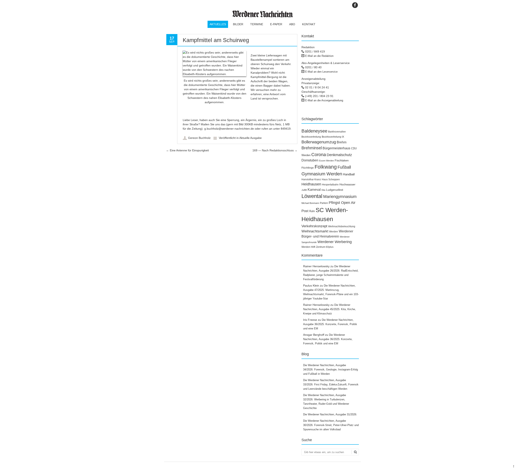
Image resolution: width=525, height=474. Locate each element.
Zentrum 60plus (324, 247)
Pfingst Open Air (342, 203)
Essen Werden (326, 160)
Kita (323, 190)
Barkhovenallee (337, 131)
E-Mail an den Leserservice (321, 71)
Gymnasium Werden (321, 173)
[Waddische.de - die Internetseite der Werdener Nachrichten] (262, 16)
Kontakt (308, 24)
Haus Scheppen (331, 179)
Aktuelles (218, 24)
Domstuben (309, 160)
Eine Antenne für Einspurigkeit (187, 150)
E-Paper (276, 24)
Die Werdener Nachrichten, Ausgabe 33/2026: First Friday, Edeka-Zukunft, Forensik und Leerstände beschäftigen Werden (330, 384)
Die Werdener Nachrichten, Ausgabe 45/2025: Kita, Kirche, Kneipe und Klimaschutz (329, 309)
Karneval (314, 189)
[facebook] (355, 5)
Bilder (238, 24)
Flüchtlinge (307, 167)
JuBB (304, 190)
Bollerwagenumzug (318, 142)
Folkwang (326, 167)
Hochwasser (347, 184)
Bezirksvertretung (311, 136)
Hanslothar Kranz (311, 179)
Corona (318, 154)
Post (304, 211)
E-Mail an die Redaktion (319, 55)
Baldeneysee (314, 131)
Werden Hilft (308, 247)
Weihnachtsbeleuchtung (341, 226)
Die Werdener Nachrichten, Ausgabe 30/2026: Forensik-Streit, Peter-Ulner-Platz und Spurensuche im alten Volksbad (331, 425)
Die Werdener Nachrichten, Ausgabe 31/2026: (330, 414)
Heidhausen (311, 184)
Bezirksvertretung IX (333, 137)
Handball (349, 174)
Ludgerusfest (334, 189)
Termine (256, 24)
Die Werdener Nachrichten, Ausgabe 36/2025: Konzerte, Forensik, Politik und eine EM (330, 324)
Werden (333, 231)
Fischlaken (342, 160)
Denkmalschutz (339, 155)
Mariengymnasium (340, 196)
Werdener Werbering (334, 242)
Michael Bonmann (310, 203)
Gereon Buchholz (199, 137)
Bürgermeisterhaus (336, 148)
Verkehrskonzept (314, 226)
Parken (324, 203)
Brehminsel (311, 148)
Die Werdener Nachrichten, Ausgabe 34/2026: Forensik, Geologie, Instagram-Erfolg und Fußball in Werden (330, 369)
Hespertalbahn (330, 184)
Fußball (344, 167)
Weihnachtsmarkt (314, 231)
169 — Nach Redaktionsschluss (274, 150)
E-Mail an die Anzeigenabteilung (324, 100)
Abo (292, 24)
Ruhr (312, 211)
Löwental (311, 196)
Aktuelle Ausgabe (250, 137)
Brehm (341, 142)
